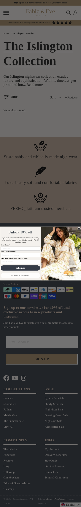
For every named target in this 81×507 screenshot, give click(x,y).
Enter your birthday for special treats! (13, 258)
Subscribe (20, 268)
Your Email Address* (8, 252)
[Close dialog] (79, 228)
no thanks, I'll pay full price (20, 275)
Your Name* (4, 245)
